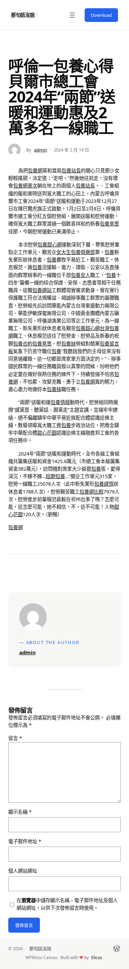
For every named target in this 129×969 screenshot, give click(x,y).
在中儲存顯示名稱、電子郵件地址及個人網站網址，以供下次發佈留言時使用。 (67, 904)
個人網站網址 (22, 871)
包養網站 (42, 290)
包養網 (35, 170)
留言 (15, 738)
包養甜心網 (49, 244)
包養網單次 (25, 185)
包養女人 (80, 275)
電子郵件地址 (24, 841)
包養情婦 (60, 402)
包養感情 (104, 484)
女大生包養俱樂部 (75, 252)
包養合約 (22, 343)
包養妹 (68, 343)
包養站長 (71, 170)
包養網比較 (91, 491)
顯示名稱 (20, 812)
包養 (109, 252)
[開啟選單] (72, 15)
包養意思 (109, 223)
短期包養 (55, 476)
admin (40, 150)
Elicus (96, 957)
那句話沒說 (23, 15)
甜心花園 (46, 432)
